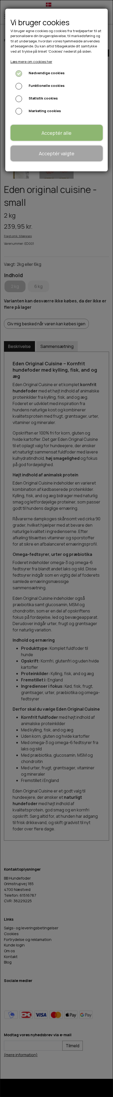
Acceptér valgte (56, 153)
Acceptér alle (56, 133)
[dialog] (56, 548)
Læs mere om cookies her (31, 61)
